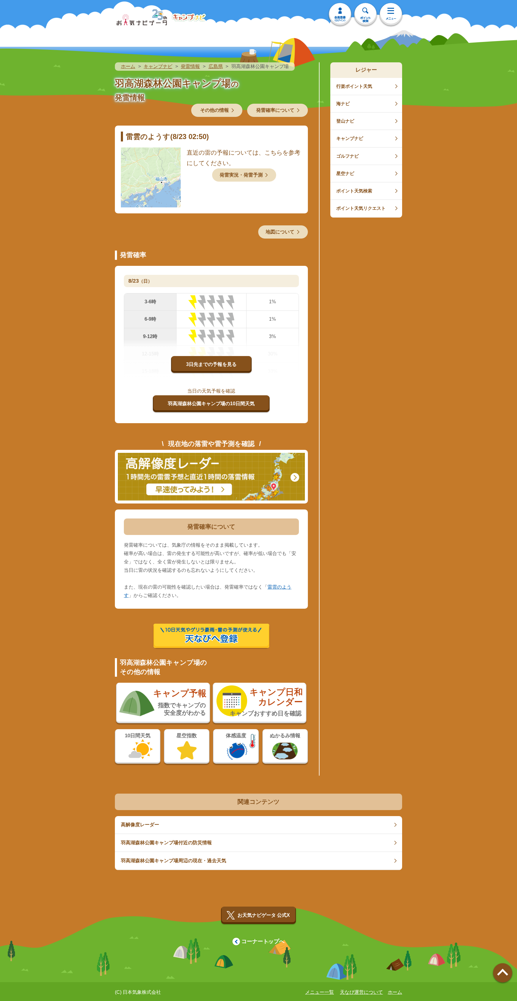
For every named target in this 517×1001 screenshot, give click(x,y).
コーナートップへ (263, 941)
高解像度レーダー (140, 824)
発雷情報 (190, 66)
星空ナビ (345, 173)
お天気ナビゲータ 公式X (264, 915)
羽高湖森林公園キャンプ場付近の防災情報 (166, 842)
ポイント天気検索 (354, 190)
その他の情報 (214, 110)
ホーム (128, 66)
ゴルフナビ (347, 156)
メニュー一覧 (319, 992)
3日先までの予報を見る (211, 364)
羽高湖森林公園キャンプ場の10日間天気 (211, 403)
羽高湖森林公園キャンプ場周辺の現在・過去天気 (173, 860)
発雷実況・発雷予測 (241, 174)
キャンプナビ (158, 66)
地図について (280, 231)
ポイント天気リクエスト (361, 208)
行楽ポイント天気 (354, 86)
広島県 (216, 66)
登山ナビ (345, 120)
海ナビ (343, 103)
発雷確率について (275, 110)
